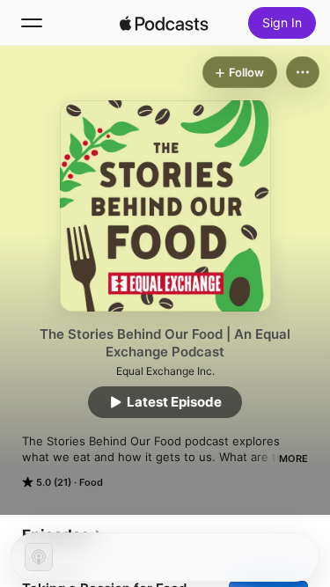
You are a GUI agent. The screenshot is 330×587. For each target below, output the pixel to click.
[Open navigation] (31, 23)
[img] (164, 23)
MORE (293, 458)
